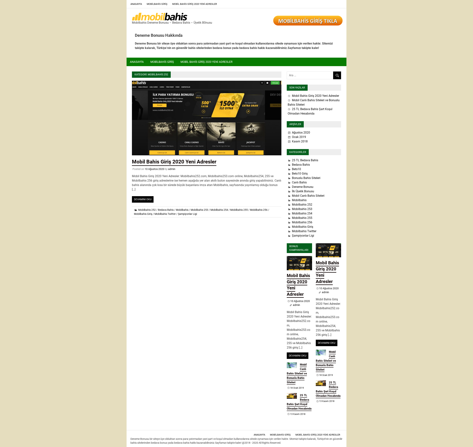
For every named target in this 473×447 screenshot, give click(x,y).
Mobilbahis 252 (147, 209)
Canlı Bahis (299, 182)
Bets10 (296, 169)
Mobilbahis (182, 209)
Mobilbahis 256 (259, 209)
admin (171, 169)
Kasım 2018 (300, 141)
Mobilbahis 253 (199, 209)
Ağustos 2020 (301, 132)
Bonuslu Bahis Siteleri (306, 178)
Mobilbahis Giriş (157, 4)
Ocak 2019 (299, 137)
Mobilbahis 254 (219, 209)
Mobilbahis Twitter (165, 213)
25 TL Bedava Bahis (305, 160)
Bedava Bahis (166, 209)
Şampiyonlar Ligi (187, 213)
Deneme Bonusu (302, 187)
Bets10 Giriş (300, 173)
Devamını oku (143, 199)
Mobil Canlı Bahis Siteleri (308, 195)
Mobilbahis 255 (239, 209)
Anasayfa (136, 4)
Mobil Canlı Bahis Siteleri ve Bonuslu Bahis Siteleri (297, 373)
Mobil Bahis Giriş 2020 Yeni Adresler (194, 4)
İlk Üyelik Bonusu (303, 191)
